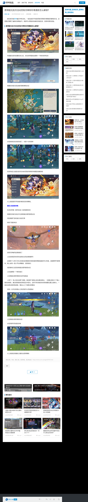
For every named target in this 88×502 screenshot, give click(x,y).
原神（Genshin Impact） (75, 59)
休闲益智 (68, 159)
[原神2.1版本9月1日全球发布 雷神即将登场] (69, 147)
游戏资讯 (30, 2)
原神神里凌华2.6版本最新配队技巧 (79, 48)
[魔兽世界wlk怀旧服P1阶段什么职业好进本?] (51, 423)
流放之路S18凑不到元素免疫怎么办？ (13, 411)
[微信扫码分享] (46, 499)
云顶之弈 (68, 59)
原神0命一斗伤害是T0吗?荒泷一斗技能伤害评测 (79, 121)
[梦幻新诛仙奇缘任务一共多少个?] (32, 423)
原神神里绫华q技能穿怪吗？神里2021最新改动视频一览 (69, 38)
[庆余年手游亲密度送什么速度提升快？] (32, 403)
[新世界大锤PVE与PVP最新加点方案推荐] (13, 423)
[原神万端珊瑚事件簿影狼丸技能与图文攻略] (69, 127)
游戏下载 (24, 2)
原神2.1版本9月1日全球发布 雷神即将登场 (79, 148)
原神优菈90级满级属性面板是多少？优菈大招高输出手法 (79, 38)
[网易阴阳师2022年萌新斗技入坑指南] (51, 403)
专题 (42, 2)
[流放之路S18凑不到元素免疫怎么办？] (13, 403)
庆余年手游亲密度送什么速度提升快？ (31, 411)
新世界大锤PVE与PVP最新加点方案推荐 (12, 432)
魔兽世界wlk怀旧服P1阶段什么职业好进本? (51, 432)
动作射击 (75, 159)
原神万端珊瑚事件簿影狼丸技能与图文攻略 (79, 128)
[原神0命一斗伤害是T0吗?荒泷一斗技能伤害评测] (69, 120)
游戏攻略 (37, 2)
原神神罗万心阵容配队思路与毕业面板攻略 (79, 28)
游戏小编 (6, 14)
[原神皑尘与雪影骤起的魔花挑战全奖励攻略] (69, 140)
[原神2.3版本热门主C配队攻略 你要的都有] (69, 133)
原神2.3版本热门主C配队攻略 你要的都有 (79, 135)
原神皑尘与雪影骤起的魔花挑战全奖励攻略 (69, 28)
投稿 (82, 2)
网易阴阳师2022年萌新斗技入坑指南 (51, 411)
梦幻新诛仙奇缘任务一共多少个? (31, 432)
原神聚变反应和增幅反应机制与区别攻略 (69, 48)
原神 (15, 19)
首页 (19, 2)
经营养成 (81, 159)
